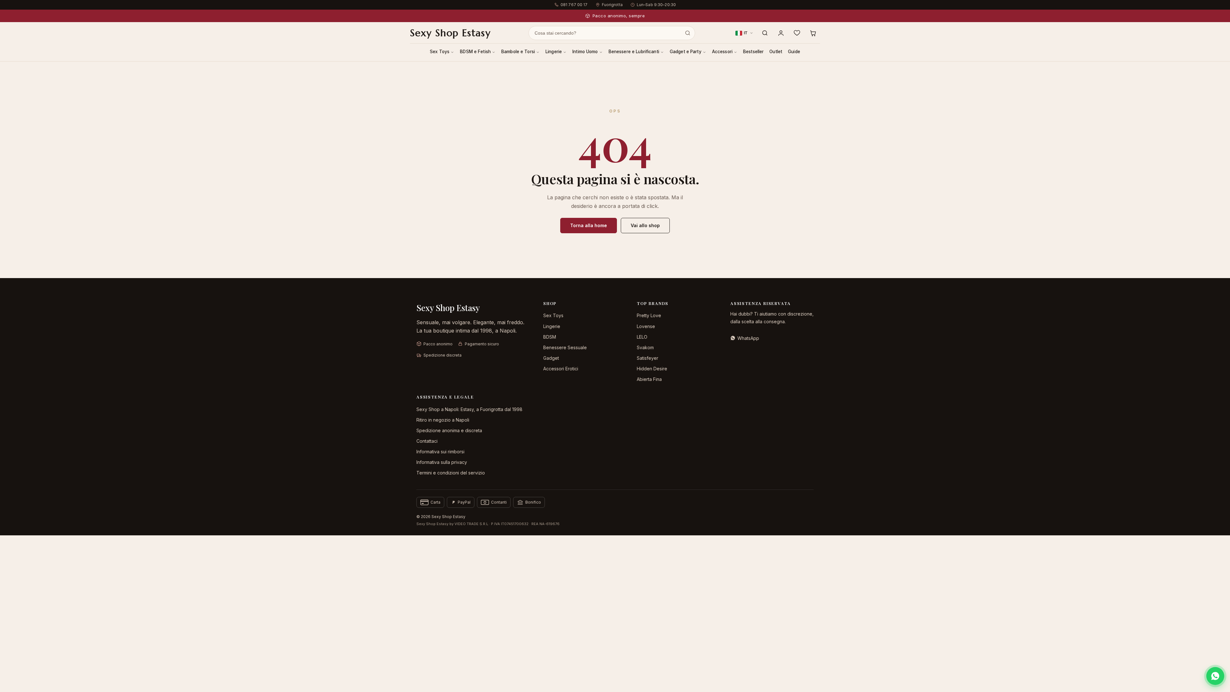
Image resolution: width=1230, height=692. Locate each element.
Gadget (551, 358)
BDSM (549, 337)
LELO (642, 337)
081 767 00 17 (574, 4)
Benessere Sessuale (565, 347)
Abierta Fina (649, 379)
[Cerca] (765, 33)
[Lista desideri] (797, 33)
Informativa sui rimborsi (440, 451)
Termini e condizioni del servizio (450, 472)
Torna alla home (588, 225)
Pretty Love (649, 315)
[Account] (781, 33)
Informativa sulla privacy (441, 462)
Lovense (646, 326)
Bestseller (753, 51)
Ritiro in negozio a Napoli (442, 420)
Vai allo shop (645, 225)
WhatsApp (748, 338)
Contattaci (427, 441)
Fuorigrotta (612, 4)
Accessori (722, 51)
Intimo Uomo (585, 51)
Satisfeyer (647, 358)
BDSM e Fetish (475, 51)
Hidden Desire (652, 368)
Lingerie (553, 51)
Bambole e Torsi (518, 51)
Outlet (775, 51)
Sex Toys (439, 51)
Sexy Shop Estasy (450, 33)
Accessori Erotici (560, 368)
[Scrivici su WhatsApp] (1215, 676)
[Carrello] (813, 33)
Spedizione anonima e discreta (449, 430)
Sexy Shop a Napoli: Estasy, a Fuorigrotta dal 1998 (469, 409)
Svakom (645, 347)
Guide (794, 51)
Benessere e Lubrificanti (634, 51)
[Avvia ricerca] (687, 33)
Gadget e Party (685, 51)
